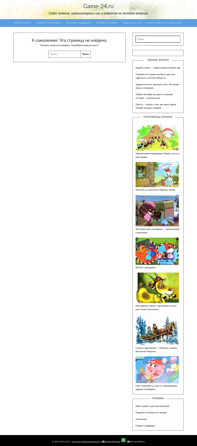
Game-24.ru (98, 6)
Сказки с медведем (78, 23)
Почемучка (141, 419)
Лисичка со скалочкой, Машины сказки (155, 190)
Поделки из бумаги (48, 23)
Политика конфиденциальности (87, 442)
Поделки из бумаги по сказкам (151, 413)
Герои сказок (22, 23)
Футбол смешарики (145, 268)
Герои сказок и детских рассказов (152, 406)
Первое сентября (106, 23)
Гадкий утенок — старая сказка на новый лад (152, 23)
